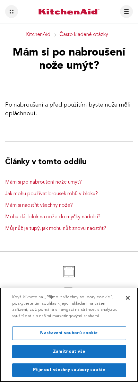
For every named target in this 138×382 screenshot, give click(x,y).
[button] (11, 11)
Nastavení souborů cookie (69, 333)
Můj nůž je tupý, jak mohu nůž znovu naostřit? (55, 228)
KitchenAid (38, 34)
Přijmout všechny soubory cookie (69, 370)
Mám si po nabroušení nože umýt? (43, 182)
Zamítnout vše (69, 352)
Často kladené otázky (83, 34)
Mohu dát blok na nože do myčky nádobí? (52, 217)
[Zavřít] (128, 298)
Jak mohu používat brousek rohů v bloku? (51, 193)
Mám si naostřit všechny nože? (39, 205)
